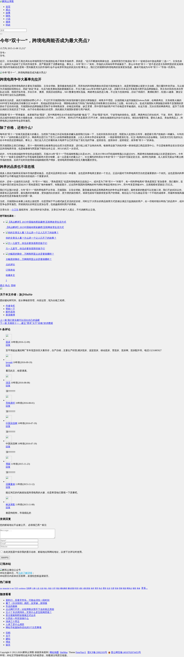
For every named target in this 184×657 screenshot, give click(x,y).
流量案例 (10, 484)
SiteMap (64, 652)
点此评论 (10, 264)
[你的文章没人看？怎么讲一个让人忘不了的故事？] (32, 232)
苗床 (8, 342)
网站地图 (54, 652)
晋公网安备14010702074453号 (126, 652)
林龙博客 (10, 504)
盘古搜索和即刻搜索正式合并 (21, 615)
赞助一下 (10, 309)
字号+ (3, 53)
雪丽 (8, 464)
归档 (8, 633)
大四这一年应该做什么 (17, 618)
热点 (7, 285)
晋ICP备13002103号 (97, 652)
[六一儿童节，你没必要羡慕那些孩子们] (26, 243)
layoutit (9, 362)
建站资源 (71, 588)
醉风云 (129, 588)
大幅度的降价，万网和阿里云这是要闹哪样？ (29, 259)
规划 (124, 588)
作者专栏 (10, 306)
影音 (77, 588)
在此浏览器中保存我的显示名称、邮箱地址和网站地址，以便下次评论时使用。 (43, 552)
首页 (8, 6)
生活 (108, 588)
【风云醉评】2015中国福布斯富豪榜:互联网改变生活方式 (35, 227)
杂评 (92, 588)
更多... (144, 588)
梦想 (96, 588)
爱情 (104, 588)
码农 (8, 25)
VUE (16, 588)
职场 (116, 588)
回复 (8, 345)
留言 (8, 645)
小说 (8, 19)
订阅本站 (10, 270)
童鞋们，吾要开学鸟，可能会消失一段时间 (27, 600)
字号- (2, 56)
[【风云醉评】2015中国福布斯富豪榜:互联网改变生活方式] (36, 222)
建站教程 (63, 588)
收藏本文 (10, 275)
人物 (34, 588)
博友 (8, 642)
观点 (8, 9)
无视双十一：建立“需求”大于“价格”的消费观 (26, 323)
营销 (13, 285)
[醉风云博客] (7, 1)
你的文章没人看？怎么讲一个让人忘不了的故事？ (31, 238)
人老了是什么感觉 (15, 624)
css (1, 588)
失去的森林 (11, 606)
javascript (6, 588)
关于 (8, 636)
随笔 (8, 16)
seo (13, 588)
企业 (42, 588)
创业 (50, 588)
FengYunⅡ (81, 652)
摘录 (8, 22)
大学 (54, 588)
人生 (38, 588)
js (10, 588)
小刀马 (15, 209)
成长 (81, 588)
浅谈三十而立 (13, 621)
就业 (58, 588)
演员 (8, 382)
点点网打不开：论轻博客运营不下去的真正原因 (30, 609)
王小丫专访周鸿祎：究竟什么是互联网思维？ (29, 612)
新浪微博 (10, 315)
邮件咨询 (10, 312)
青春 (138, 588)
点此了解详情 (25, 573)
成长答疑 (86, 588)
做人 (46, 588)
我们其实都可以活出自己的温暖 (20, 320)
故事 (8, 13)
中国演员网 (11, 423)
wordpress (22, 588)
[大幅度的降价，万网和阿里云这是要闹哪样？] (30, 254)
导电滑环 (10, 403)
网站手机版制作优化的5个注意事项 (23, 627)
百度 (112, 588)
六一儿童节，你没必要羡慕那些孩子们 (25, 248)
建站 (8, 639)
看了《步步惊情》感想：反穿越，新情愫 (26, 603)
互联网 (28, 588)
